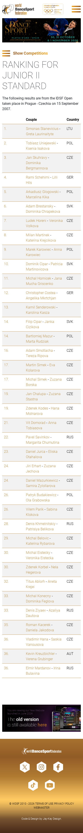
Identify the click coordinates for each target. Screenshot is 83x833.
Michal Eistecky (38, 552)
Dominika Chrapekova (43, 211)
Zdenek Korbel (37, 567)
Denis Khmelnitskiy (41, 523)
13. (6, 307)
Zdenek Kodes (37, 408)
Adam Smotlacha (39, 350)
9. (5, 249)
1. (5, 128)
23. (6, 451)
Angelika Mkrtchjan (41, 298)
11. (6, 278)
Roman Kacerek (38, 624)
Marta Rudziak (37, 341)
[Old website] (41, 718)
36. (6, 639)
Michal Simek (36, 379)
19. (6, 393)
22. (6, 437)
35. (6, 624)
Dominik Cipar (37, 263)
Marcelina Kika (37, 197)
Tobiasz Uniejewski (41, 143)
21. (6, 422)
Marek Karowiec (38, 249)
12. (6, 292)
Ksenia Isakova (38, 148)
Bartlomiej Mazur (39, 336)
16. (6, 350)
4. (5, 177)
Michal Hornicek (38, 278)
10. (6, 263)
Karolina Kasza (38, 312)
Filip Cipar (34, 321)
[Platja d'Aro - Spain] (41, 30)
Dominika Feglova (40, 601)
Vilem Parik (35, 509)
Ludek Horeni (36, 220)
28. (6, 523)
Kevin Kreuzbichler (40, 653)
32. (6, 581)
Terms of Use (44, 803)
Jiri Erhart (33, 465)
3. (5, 157)
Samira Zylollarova (40, 485)
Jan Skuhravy (36, 157)
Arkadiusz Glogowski (42, 191)
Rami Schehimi (37, 177)
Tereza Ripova (37, 355)
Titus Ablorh (35, 581)
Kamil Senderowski (41, 307)
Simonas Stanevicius (42, 128)
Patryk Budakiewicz (41, 494)
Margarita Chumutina (42, 442)
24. (6, 465)
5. (5, 191)
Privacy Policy (64, 803)
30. (6, 552)
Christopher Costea (41, 292)
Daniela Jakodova (40, 630)
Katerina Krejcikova (41, 240)
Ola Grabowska (38, 500)
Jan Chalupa (36, 393)
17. (6, 364)
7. (5, 220)
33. (6, 595)
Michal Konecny (38, 595)
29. (6, 538)
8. (5, 235)
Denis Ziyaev (36, 610)
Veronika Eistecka (40, 557)
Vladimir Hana (37, 639)
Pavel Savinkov (38, 437)
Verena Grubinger (39, 658)
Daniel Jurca (35, 451)
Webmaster (42, 807)
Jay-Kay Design (52, 818)
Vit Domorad (35, 422)
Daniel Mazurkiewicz (42, 480)
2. (5, 143)
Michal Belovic (37, 538)
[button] (41, 53)
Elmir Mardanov (38, 668)
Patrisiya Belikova (40, 529)
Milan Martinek (37, 235)
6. (5, 206)
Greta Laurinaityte (40, 133)
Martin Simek (36, 364)
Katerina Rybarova (40, 543)
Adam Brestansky (39, 206)
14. (6, 321)
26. (6, 494)
